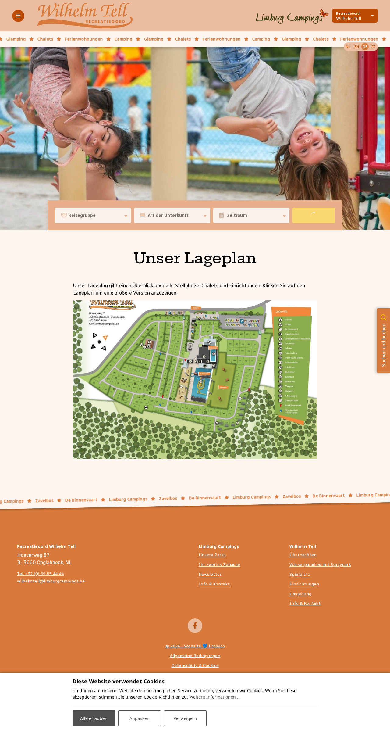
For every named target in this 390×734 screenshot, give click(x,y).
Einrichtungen (304, 584)
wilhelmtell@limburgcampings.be (51, 581)
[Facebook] (195, 625)
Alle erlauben (94, 718)
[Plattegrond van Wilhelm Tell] (195, 379)
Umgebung (300, 593)
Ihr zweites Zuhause (219, 564)
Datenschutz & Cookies (195, 665)
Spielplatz (299, 574)
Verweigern (185, 718)
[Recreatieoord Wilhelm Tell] (85, 15)
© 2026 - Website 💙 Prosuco (195, 646)
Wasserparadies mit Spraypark (320, 564)
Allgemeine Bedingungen (195, 655)
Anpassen (139, 718)
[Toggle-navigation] (18, 16)
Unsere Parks (212, 554)
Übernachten (303, 554)
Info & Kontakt (214, 584)
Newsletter (210, 574)
